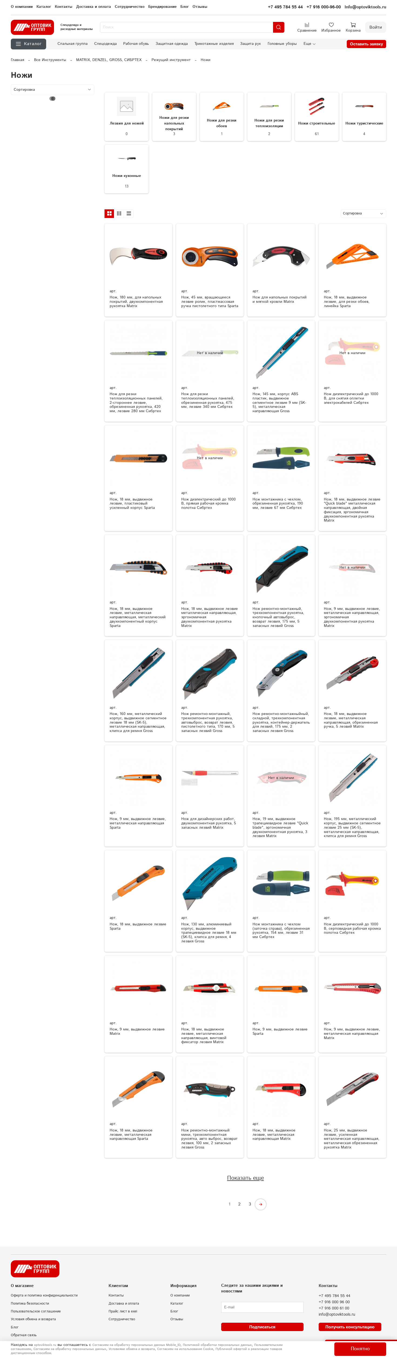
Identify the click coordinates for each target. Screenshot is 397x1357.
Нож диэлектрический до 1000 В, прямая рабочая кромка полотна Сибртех (208, 504)
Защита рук (250, 43)
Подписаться (262, 1327)
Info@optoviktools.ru (365, 7)
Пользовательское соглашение (36, 1311)
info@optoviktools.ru (337, 1315)
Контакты (63, 6)
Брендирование (162, 6)
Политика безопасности (30, 1303)
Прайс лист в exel (123, 1311)
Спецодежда (105, 43)
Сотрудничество (129, 6)
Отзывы (200, 6)
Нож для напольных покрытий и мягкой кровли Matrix (280, 299)
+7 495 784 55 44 (285, 7)
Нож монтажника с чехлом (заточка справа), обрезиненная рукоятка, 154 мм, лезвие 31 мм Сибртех (281, 931)
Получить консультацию (350, 1327)
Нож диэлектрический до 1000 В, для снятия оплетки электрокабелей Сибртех (351, 398)
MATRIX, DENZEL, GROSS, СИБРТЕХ (109, 60)
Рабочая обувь (136, 43)
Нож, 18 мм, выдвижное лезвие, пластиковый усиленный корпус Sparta (132, 504)
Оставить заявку (366, 44)
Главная (17, 60)
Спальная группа (73, 43)
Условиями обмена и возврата (132, 1349)
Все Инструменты (50, 60)
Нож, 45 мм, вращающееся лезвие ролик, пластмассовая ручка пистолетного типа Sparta (209, 302)
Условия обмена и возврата (33, 1319)
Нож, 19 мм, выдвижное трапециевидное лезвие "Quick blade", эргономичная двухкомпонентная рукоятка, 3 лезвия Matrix (280, 827)
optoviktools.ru (45, 1345)
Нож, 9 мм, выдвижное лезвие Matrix (137, 1031)
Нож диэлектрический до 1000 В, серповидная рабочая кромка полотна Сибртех (352, 929)
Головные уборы (282, 43)
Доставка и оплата (93, 6)
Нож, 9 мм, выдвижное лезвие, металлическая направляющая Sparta (138, 823)
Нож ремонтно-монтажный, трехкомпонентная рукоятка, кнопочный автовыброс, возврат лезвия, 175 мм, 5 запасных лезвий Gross (278, 617)
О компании (22, 6)
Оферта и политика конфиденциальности (44, 1295)
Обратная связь (23, 1335)
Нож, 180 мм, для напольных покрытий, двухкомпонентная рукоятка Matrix (136, 302)
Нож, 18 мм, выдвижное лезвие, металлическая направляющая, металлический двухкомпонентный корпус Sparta (138, 617)
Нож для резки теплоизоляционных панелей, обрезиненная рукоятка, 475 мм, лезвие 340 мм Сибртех (207, 400)
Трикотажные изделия (214, 43)
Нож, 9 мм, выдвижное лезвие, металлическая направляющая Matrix (352, 1034)
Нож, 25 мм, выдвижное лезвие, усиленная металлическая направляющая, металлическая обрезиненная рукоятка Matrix (351, 1139)
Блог (184, 6)
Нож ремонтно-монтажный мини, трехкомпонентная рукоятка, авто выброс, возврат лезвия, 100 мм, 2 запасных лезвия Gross (209, 1139)
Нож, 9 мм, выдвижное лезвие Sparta (280, 1031)
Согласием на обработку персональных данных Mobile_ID (136, 1345)
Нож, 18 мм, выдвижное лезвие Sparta (138, 926)
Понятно (360, 1348)
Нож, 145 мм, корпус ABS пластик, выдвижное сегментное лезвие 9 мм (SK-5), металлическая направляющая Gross (279, 402)
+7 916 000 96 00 (334, 1302)
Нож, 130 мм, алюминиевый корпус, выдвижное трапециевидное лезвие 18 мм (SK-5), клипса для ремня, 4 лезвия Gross (208, 933)
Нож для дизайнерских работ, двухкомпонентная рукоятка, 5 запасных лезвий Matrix (208, 823)
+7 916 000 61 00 (334, 1308)
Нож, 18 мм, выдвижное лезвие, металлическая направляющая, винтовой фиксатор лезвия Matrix (203, 1036)
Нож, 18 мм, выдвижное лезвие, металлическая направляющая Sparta (131, 1135)
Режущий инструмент (171, 60)
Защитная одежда (172, 43)
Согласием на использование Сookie (185, 1349)
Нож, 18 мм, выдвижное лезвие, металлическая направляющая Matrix (274, 1135)
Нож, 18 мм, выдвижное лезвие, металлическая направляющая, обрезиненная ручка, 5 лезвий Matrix (351, 720)
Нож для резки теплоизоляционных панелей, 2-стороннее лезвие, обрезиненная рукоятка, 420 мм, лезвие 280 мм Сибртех (136, 402)
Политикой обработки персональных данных (217, 1345)
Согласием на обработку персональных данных (69, 1349)
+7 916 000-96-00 (324, 7)
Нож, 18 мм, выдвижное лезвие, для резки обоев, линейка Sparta (346, 302)
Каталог (43, 6)
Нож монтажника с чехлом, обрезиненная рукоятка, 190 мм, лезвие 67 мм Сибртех (278, 504)
